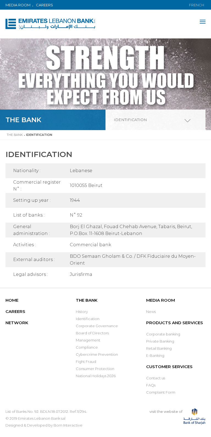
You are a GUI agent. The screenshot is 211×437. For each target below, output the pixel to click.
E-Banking (155, 355)
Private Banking (160, 341)
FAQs (151, 385)
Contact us (155, 378)
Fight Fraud (86, 361)
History (82, 311)
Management (88, 340)
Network (16, 322)
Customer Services (169, 366)
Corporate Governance (97, 326)
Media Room (17, 5)
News (151, 311)
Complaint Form (160, 392)
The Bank (15, 135)
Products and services (174, 322)
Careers (44, 5)
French (196, 5)
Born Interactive (68, 425)
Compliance (87, 347)
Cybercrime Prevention (97, 354)
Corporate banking (163, 334)
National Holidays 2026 (96, 376)
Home (11, 300)
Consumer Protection (95, 368)
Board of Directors (92, 333)
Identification (87, 318)
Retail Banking (159, 348)
